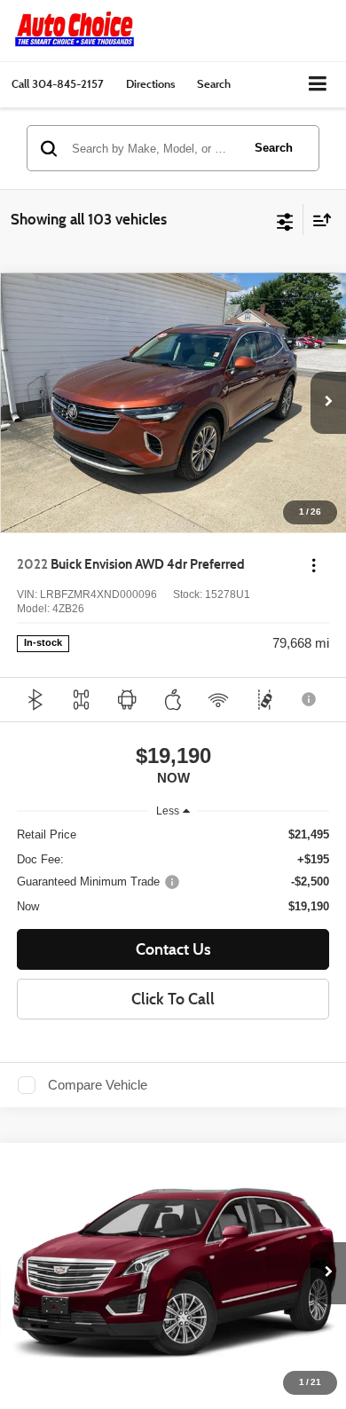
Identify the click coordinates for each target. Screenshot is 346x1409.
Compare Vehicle (97, 1085)
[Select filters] (285, 220)
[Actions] (313, 564)
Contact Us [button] (173, 949)
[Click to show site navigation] (318, 84)
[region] (173, 871)
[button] (57, 83)
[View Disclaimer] (310, 699)
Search (274, 147)
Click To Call (173, 999)
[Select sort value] (317, 219)
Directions (150, 83)
